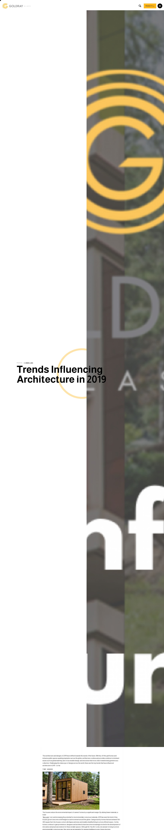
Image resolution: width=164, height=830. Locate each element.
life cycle (46, 817)
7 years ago (28, 363)
